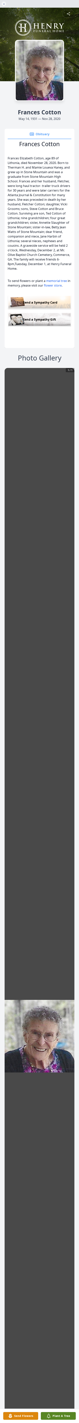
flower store (53, 285)
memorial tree (56, 281)
